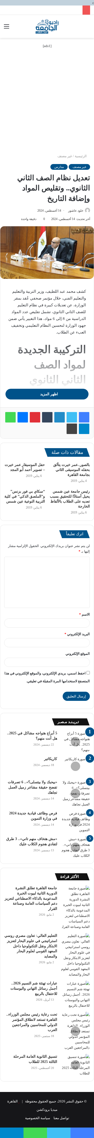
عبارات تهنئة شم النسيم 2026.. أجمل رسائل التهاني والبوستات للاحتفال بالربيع (33, 988)
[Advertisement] (47, 104)
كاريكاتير (50, 759)
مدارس (59, 167)
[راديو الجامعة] (47, 26)
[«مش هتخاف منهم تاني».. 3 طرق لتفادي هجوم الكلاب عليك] (75, 847)
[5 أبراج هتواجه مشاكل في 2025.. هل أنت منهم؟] (75, 742)
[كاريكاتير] (75, 766)
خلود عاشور (75, 210)
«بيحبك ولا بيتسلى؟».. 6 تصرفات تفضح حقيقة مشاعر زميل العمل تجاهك (32, 787)
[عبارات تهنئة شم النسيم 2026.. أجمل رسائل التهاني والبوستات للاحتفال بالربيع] (75, 994)
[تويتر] (72, 417)
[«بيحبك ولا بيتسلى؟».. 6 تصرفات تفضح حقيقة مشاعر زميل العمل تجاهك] (75, 793)
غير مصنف (64, 156)
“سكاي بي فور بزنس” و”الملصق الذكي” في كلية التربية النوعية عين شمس (24, 496)
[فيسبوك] (84, 417)
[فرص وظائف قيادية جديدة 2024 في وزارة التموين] (75, 822)
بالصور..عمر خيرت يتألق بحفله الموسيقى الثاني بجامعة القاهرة (71, 470)
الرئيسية (81, 156)
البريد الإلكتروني (77, 634)
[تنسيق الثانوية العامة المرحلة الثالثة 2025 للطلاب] (75, 1065)
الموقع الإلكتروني (78, 654)
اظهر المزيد (48, 394)
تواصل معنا (61, 1118)
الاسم (84, 614)
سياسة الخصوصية (37, 1118)
